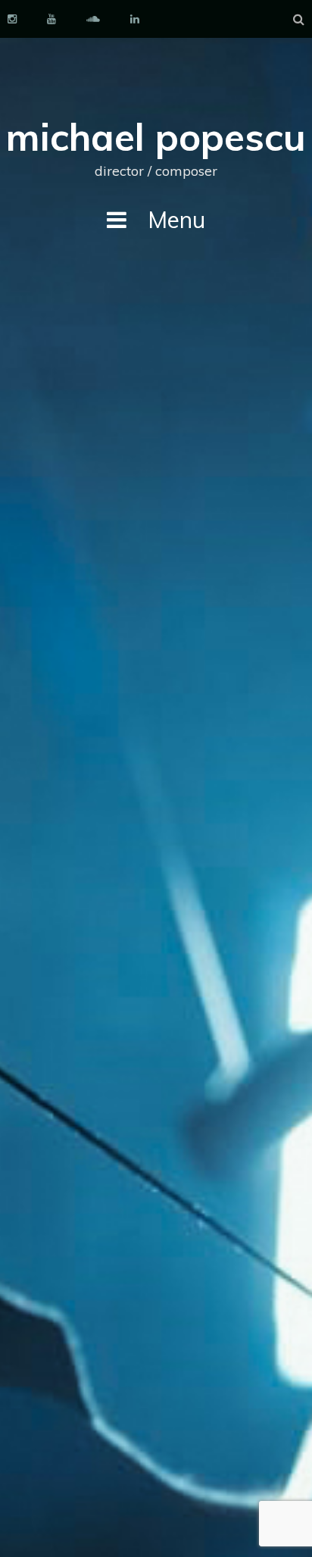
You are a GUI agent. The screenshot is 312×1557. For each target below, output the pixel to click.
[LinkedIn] (134, 19)
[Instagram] (12, 19)
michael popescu (156, 137)
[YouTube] (51, 19)
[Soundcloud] (93, 19)
